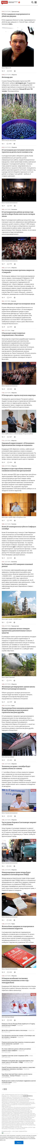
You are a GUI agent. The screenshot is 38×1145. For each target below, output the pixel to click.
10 (4, 71)
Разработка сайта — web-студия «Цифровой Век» (14, 1131)
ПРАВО (12, 705)
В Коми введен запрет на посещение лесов (18, 304)
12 (4, 437)
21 (4, 264)
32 (4, 702)
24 (4, 816)
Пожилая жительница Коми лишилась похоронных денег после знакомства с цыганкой (18, 1042)
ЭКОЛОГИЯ (13, 301)
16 (4, 1020)
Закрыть (19, 1142)
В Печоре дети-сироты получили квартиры (19, 395)
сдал (13, 547)
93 (4, 760)
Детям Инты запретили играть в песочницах (15, 1030)
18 (4, 972)
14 (4, 558)
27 (4, 205)
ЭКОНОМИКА (14, 209)
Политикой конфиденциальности (22, 1138)
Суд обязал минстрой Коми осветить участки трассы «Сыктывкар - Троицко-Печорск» (17, 1074)
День (10, 24)
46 (4, 327)
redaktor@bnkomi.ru (28, 1096)
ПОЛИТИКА (13, 524)
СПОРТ (12, 330)
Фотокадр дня (7, 77)
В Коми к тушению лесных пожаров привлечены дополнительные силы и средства (16, 631)
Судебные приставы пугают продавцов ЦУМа (15, 1055)
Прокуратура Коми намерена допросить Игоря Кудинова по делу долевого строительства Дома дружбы (17, 710)
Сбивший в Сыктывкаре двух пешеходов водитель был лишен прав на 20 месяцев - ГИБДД (17, 1061)
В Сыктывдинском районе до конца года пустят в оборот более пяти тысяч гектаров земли (18, 214)
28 (4, 389)
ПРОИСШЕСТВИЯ (15, 11)
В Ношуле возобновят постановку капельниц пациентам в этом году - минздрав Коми (16, 980)
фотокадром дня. (20, 83)
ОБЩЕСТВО (14, 74)
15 (4, 297)
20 (4, 462)
